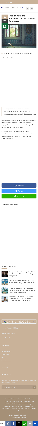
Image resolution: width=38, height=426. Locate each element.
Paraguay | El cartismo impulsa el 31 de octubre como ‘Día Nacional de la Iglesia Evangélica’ (22, 274)
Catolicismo (6, 351)
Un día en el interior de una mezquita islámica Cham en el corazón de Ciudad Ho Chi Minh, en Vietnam (22, 290)
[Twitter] (7, 2)
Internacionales (16, 53)
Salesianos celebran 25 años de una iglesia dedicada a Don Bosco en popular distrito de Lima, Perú (21, 298)
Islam (4, 358)
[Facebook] (3, 2)
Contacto (30, 399)
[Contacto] (11, 2)
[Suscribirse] (34, 387)
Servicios (21, 399)
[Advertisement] (19, 84)
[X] (19, 423)
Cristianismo (6, 361)
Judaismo (5, 354)
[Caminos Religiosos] (15, 8)
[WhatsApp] (24, 423)
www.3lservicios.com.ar (19, 417)
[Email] (30, 423)
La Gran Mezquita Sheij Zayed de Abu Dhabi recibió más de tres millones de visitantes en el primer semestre (22, 282)
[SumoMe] (35, 423)
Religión (6, 53)
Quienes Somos (10, 399)
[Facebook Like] (8, 423)
